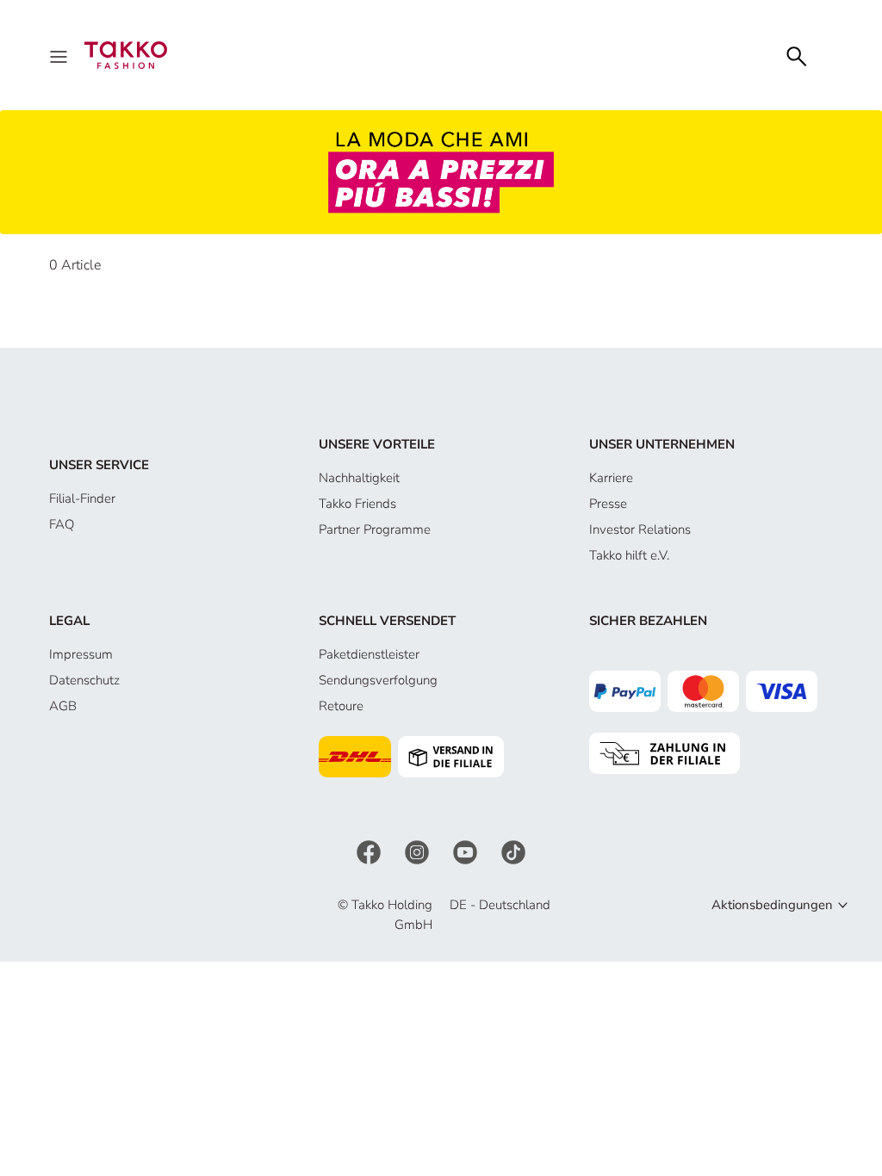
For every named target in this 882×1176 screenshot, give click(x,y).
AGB (63, 706)
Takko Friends (357, 503)
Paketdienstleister (369, 654)
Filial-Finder (82, 498)
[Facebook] (370, 851)
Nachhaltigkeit (359, 477)
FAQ (61, 524)
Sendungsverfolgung (378, 680)
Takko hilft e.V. (629, 555)
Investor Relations (640, 529)
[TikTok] (513, 851)
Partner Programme (375, 529)
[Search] (796, 54)
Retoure (341, 706)
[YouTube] (467, 851)
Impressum (81, 654)
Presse (608, 503)
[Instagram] (418, 851)
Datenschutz (84, 680)
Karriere (611, 477)
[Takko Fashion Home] (125, 54)
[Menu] (60, 55)
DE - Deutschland (500, 904)
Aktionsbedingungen (772, 904)
